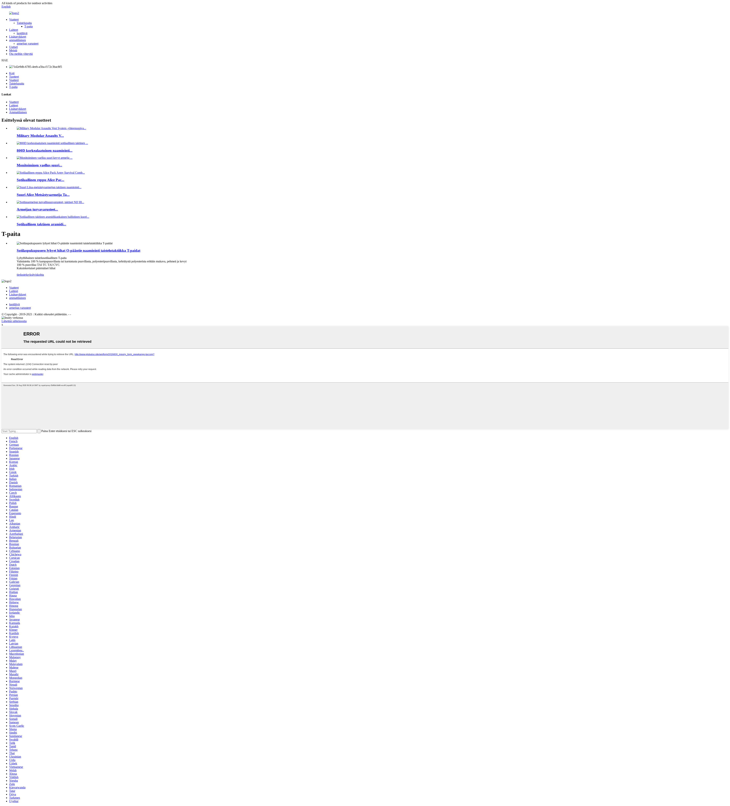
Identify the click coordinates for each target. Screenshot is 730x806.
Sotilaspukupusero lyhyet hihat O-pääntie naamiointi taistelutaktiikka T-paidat (78, 250)
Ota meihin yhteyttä (21, 53)
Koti (11, 73)
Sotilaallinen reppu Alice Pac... (40, 180)
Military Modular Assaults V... (40, 136)
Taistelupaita (24, 23)
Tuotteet (14, 76)
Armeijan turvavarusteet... (37, 209)
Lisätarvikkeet (17, 36)
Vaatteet (14, 19)
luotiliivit (22, 33)
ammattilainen (17, 40)
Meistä (13, 50)
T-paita (28, 26)
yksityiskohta (36, 274)
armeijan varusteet (27, 43)
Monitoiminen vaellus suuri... (39, 165)
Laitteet (13, 29)
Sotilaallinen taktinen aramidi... (41, 224)
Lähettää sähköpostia (14, 321)
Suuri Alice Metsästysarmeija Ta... (43, 195)
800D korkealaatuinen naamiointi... (44, 151)
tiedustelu (22, 274)
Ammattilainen (18, 112)
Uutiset (13, 47)
